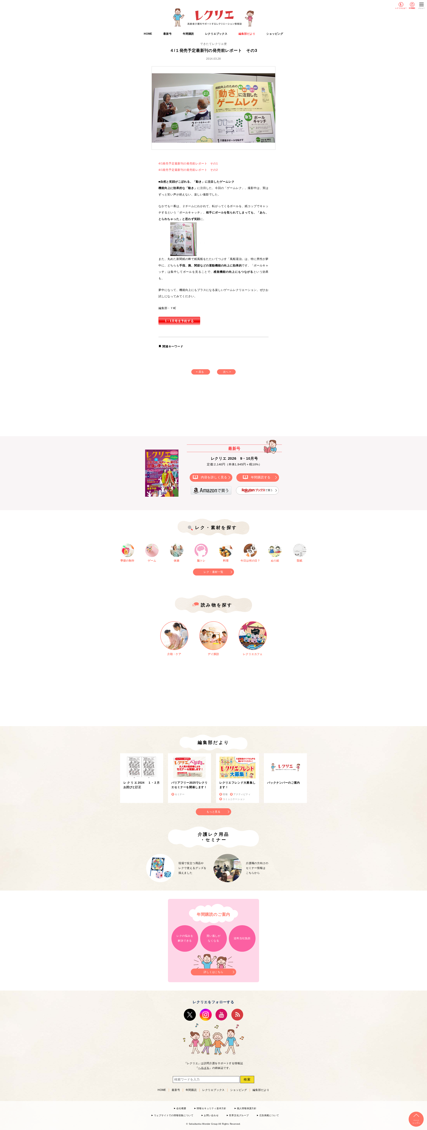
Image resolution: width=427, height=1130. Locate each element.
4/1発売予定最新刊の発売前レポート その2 (188, 169)
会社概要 (181, 1108)
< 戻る (200, 371)
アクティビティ (242, 794)
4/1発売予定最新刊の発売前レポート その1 (188, 163)
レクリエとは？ (401, 8)
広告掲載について (269, 1115)
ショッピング (274, 33)
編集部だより (247, 33)
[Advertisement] (185, 409)
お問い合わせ (211, 1115)
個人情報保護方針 (247, 1108)
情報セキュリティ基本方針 (211, 1108)
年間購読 (412, 8)
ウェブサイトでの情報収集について (173, 1115)
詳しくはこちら (213, 972)
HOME (148, 33)
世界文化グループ (239, 1115)
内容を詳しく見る (214, 477)
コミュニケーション (234, 799)
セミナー (180, 794)
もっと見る (213, 811)
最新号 (167, 33)
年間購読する (261, 477)
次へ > (227, 371)
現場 (225, 794)
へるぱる (203, 1068)
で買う (269, 490)
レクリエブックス (216, 33)
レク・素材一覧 (213, 571)
